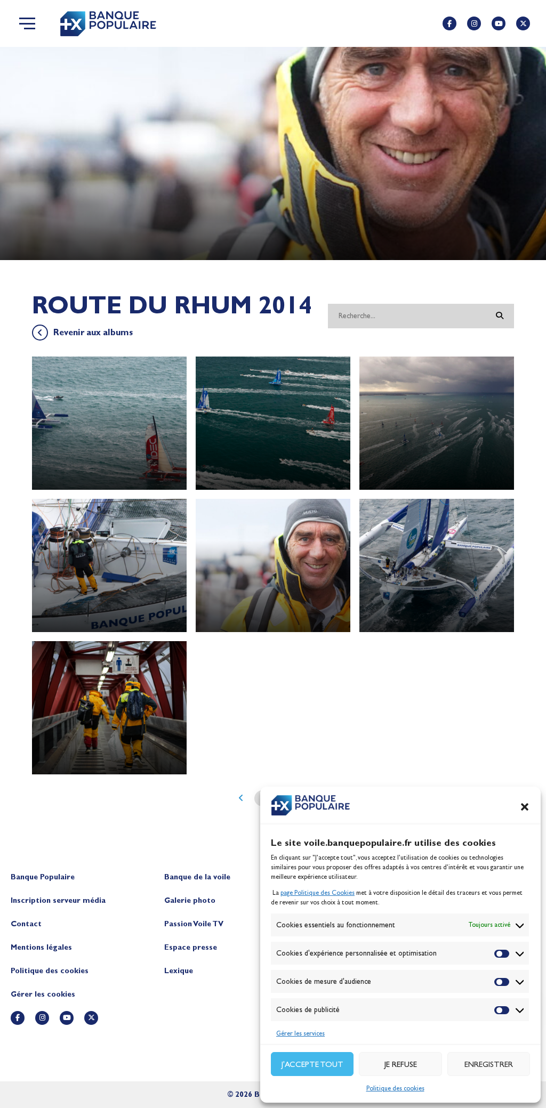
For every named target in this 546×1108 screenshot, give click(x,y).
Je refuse (400, 1064)
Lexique (178, 970)
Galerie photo (189, 900)
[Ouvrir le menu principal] (27, 23)
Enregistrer (488, 1064)
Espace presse (190, 947)
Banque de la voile (197, 876)
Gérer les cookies (43, 994)
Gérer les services (300, 1033)
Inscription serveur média (58, 900)
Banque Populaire (43, 876)
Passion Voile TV (193, 923)
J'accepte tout (312, 1064)
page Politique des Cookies (317, 892)
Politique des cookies (395, 1088)
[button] (524, 807)
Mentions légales (41, 947)
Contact (26, 923)
